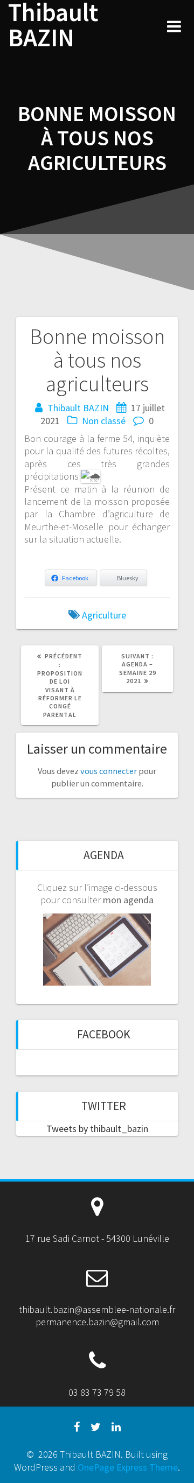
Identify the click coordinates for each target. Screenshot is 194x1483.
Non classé (104, 420)
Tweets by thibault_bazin (97, 1128)
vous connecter (108, 770)
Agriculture (104, 615)
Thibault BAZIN (53, 25)
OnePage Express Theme (128, 1467)
